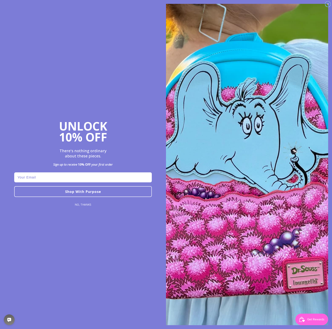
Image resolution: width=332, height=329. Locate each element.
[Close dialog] (327, 4)
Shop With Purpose (83, 191)
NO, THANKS (83, 204)
